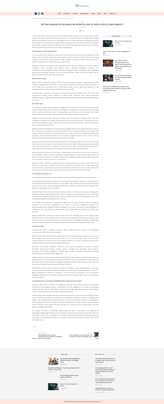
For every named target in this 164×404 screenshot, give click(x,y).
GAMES (93, 13)
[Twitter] (39, 13)
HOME (59, 13)
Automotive (66, 13)
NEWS (105, 13)
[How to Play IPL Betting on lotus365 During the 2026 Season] (108, 78)
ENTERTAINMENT (84, 13)
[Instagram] (42, 13)
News (34, 326)
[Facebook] (36, 13)
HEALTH (99, 13)
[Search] (131, 13)
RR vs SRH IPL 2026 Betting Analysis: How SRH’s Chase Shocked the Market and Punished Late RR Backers (123, 64)
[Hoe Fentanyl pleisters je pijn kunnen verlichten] (53, 377)
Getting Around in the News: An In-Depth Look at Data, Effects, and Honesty (105, 360)
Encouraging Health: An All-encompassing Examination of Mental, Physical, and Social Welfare (105, 370)
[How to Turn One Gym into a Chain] (108, 43)
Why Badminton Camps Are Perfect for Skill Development (104, 389)
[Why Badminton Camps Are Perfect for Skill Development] (88, 390)
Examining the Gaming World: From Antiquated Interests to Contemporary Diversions (104, 380)
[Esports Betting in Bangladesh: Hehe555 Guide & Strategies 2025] (53, 361)
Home (33, 18)
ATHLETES (75, 13)
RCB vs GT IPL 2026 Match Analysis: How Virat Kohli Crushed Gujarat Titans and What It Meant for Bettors (117, 88)
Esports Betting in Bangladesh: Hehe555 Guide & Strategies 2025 (70, 360)
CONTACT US (113, 13)
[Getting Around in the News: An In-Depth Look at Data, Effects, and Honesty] (88, 361)
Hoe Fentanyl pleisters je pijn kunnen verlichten (69, 376)
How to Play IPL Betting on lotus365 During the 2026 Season (123, 77)
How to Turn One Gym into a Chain (123, 42)
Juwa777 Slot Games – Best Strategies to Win (116, 52)
